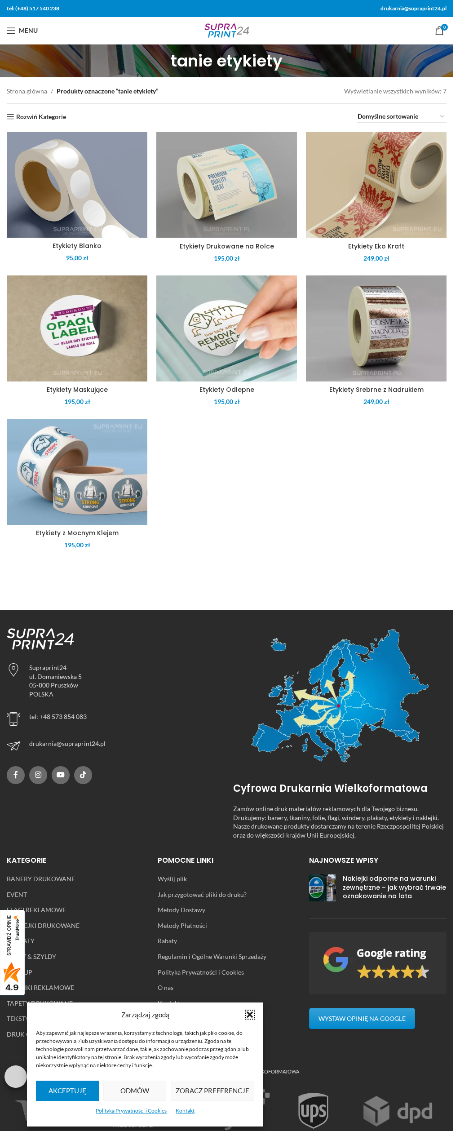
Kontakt (185, 1110)
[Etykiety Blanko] (77, 185)
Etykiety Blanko (77, 245)
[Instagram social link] (38, 775)
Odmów (134, 1091)
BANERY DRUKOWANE (41, 879)
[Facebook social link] (16, 775)
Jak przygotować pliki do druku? (202, 894)
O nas (165, 987)
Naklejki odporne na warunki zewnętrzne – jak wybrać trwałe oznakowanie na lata (394, 887)
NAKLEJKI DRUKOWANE (43, 925)
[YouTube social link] (61, 775)
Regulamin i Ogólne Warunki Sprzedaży (212, 956)
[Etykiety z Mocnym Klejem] (77, 472)
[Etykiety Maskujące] (77, 328)
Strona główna (27, 91)
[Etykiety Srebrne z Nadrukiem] (376, 328)
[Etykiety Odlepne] (226, 328)
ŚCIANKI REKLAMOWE (40, 987)
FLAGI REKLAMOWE (36, 910)
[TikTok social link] (83, 775)
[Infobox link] (113, 746)
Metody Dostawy (181, 910)
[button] (249, 1014)
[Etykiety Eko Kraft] (376, 185)
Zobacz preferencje (212, 1091)
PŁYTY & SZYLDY (31, 956)
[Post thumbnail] (322, 889)
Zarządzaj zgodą (15, 1076)
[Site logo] (226, 30)
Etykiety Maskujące (77, 389)
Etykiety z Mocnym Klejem (77, 532)
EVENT (17, 894)
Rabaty (167, 941)
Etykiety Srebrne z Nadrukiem (376, 389)
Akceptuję (67, 1091)
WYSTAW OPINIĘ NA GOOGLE (362, 1018)
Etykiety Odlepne (226, 389)
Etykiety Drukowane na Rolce (227, 246)
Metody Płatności (182, 925)
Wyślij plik (172, 879)
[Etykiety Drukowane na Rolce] (226, 185)
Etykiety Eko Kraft (376, 246)
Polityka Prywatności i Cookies (131, 1110)
